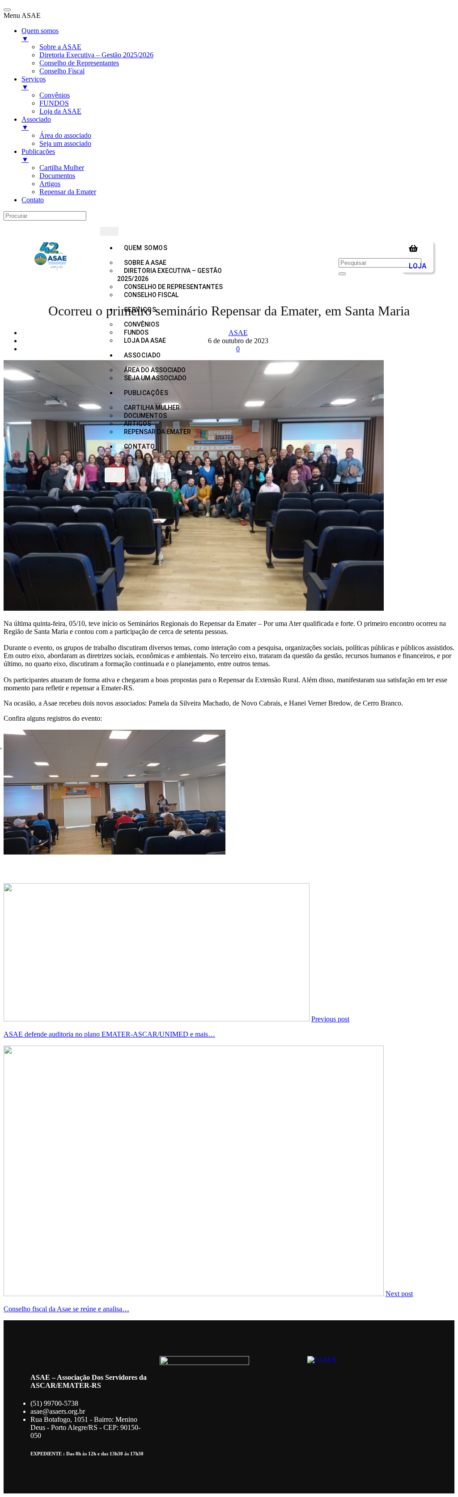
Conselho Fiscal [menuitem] (62, 71)
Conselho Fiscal (151, 294)
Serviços (140, 309)
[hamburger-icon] (109, 231)
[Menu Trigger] (7, 10)
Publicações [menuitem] (38, 155)
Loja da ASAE (145, 340)
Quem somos (146, 247)
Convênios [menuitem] (54, 95)
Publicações (146, 392)
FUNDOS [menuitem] (54, 103)
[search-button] (342, 273)
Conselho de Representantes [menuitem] (79, 63)
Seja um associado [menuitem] (65, 143)
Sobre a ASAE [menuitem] (60, 47)
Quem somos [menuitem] (40, 35)
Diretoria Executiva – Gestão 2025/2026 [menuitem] (96, 55)
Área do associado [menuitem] (65, 135)
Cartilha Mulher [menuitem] (61, 167)
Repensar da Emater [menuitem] (67, 192)
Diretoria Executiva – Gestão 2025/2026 (169, 274)
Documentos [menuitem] (57, 175)
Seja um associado (155, 378)
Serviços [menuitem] (33, 83)
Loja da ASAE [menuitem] (60, 111)
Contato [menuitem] (32, 200)
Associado (142, 355)
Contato (139, 446)
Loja (418, 266)
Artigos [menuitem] (49, 183)
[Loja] (413, 248)
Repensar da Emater (157, 431)
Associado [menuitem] (36, 123)
